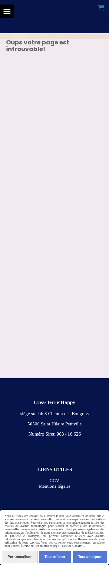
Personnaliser (20, 557)
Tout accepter (90, 557)
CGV (54, 480)
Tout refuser (55, 557)
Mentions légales (55, 486)
